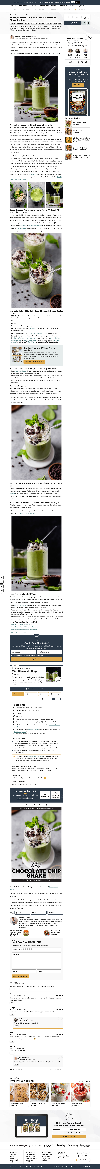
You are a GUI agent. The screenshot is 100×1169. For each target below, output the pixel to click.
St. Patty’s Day (33, 174)
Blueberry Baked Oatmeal (79, 132)
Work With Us (18, 1166)
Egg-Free (23, 778)
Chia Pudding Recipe (58, 1103)
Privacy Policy (26, 1166)
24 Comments (86, 17)
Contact (43, 1166)
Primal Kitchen (31, 342)
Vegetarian (22, 781)
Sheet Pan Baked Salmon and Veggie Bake (24, 629)
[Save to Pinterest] (84, 23)
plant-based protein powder (28, 513)
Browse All (84, 1081)
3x (59, 699)
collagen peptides (33, 729)
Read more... (23, 927)
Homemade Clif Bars (17, 1103)
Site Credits (73, 1166)
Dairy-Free (15, 778)
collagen (12, 493)
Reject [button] (77, 2)
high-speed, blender (20, 371)
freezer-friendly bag (20, 605)
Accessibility (37, 1166)
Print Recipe (56, 694)
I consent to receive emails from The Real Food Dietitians (28, 655)
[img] (78, 62)
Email (40, 971)
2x (56, 699)
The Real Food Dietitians (23, 5)
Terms (31, 1166)
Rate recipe (32, 694)
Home (11, 15)
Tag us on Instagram (55, 796)
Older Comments (17, 1070)
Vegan (14, 781)
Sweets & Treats (26, 15)
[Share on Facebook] (88, 23)
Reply (11, 989)
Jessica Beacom (35, 784)
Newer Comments (56, 1070)
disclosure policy (44, 38)
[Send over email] (2, 590)
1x (53, 699)
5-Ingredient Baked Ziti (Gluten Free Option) (81, 156)
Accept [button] (72, 2)
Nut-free (48, 778)
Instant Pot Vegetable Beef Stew (21, 624)
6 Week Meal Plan (78, 72)
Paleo (55, 778)
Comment (16, 954)
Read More (83, 2)
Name (15, 971)
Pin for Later (18, 694)
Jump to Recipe (73, 23)
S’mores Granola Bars (38, 1103)
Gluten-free (32, 778)
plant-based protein (19, 732)
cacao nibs (23, 225)
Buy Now (77, 85)
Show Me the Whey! (33, 362)
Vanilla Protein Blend (29, 340)
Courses (17, 15)
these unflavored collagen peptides (25, 338)
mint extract (22, 228)
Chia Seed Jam (77, 1103)
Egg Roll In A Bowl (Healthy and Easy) (80, 148)
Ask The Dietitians (83, 1160)
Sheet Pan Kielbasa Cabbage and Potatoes (24, 627)
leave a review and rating (35, 756)
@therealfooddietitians (25, 799)
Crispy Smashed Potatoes (19, 632)
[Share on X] (2, 586)
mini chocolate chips (35, 225)
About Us (12, 1166)
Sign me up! (36, 659)
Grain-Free (41, 778)
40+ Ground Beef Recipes (79, 123)
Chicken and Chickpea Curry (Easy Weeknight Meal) (81, 140)
